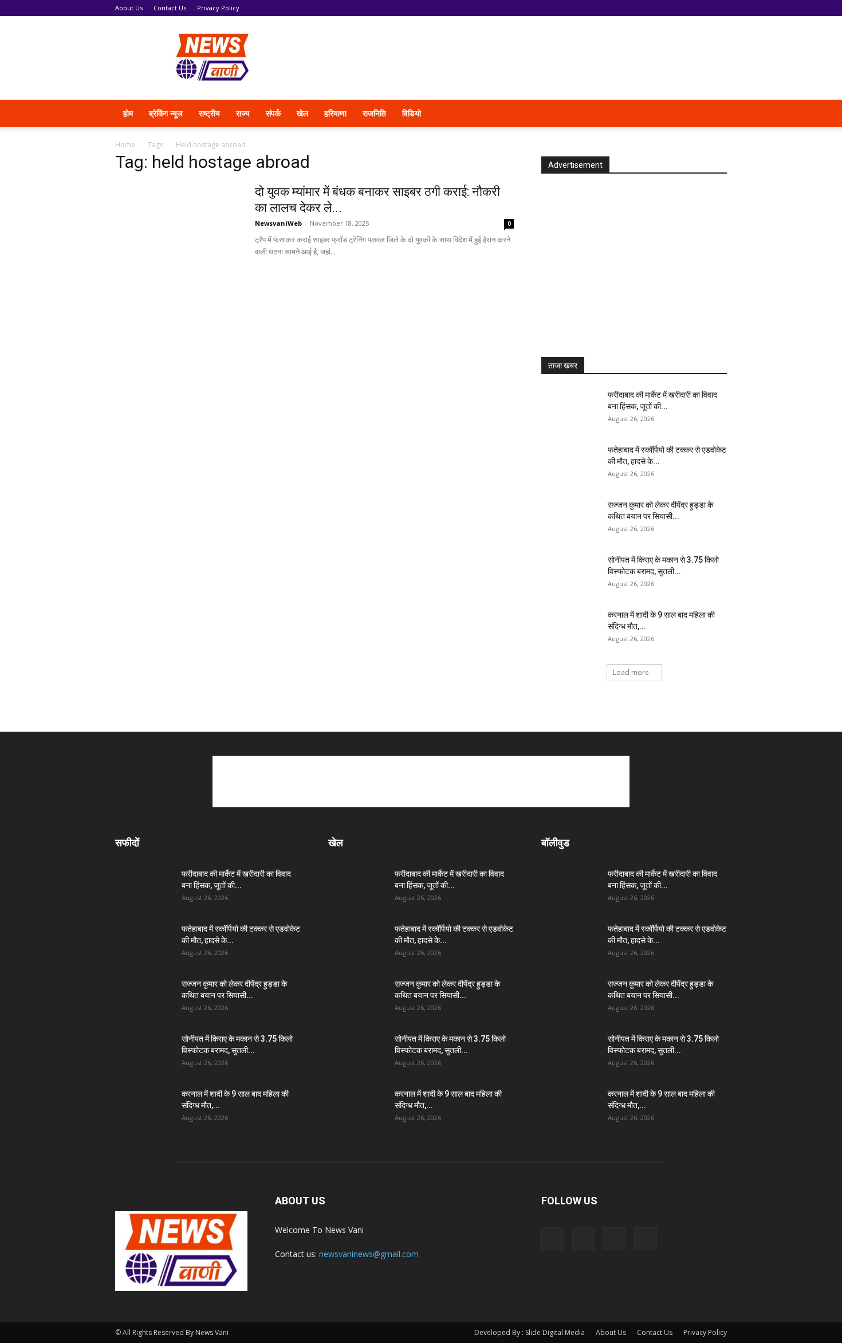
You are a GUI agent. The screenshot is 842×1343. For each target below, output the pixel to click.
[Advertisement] (518, 58)
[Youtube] (688, 113)
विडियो (411, 113)
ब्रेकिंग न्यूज (166, 113)
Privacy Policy (218, 7)
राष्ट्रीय (209, 113)
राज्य (243, 113)
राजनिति (374, 113)
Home (125, 145)
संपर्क (273, 113)
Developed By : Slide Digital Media (529, 1332)
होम (128, 113)
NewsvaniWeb (278, 223)
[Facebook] (629, 113)
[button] (713, 114)
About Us (129, 7)
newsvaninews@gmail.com (369, 1253)
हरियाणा (335, 113)
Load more (631, 672)
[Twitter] (668, 113)
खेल (302, 113)
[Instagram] (649, 113)
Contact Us (170, 7)
